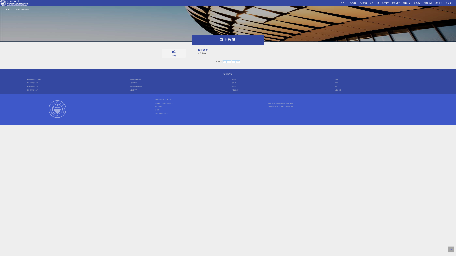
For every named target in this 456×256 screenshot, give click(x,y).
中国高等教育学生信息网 (135, 79)
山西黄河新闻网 (133, 90)
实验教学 (385, 3)
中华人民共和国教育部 (32, 86)
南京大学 (234, 86)
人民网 (336, 79)
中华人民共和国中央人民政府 (34, 79)
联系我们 (449, 3)
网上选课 (26, 9)
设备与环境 (374, 3)
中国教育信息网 (133, 83)
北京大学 (234, 83)
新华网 (336, 83)
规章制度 (407, 3)
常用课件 (396, 3)
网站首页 (9, 9)
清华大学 (234, 79)
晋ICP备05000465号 (273, 106)
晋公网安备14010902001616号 (286, 106)
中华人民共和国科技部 (32, 83)
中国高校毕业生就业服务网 (136, 86)
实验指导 (364, 3)
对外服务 (439, 3)
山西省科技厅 (338, 90)
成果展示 (417, 3)
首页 (342, 3)
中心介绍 (353, 3)
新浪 (336, 86)
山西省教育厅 (235, 90)
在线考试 (428, 3)
